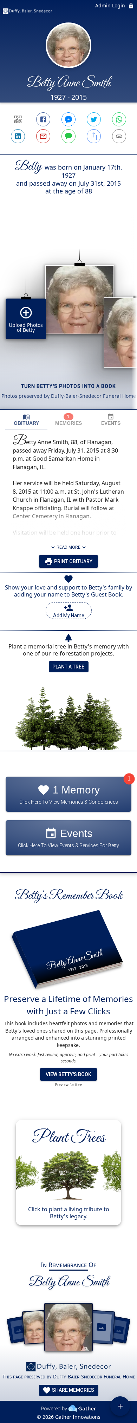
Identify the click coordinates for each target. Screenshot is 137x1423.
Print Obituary (72, 561)
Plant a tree (68, 667)
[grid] (68, 317)
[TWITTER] (94, 119)
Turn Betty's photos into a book (68, 386)
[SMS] (68, 136)
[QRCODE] (18, 119)
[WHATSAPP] (119, 119)
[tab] (26, 420)
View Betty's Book (68, 1074)
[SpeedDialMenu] (120, 1406)
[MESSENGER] (68, 119)
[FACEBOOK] (43, 119)
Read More (68, 547)
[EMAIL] (43, 136)
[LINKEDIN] (18, 136)
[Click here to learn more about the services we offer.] (68, 1367)
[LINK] (119, 136)
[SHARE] (94, 136)
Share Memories (72, 1390)
